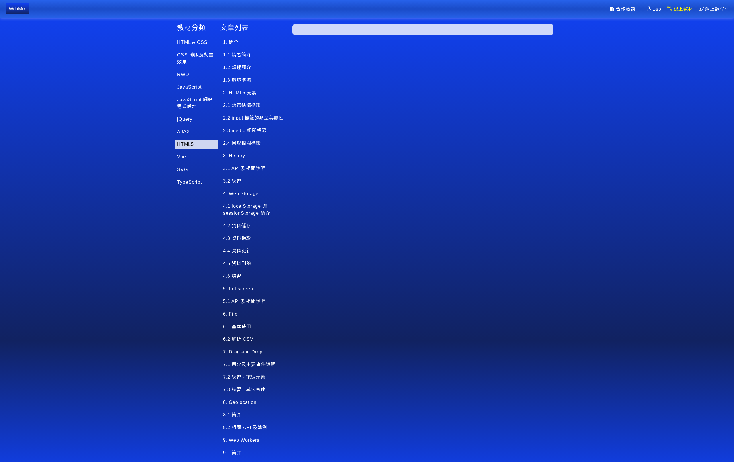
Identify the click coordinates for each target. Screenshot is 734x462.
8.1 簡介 (232, 414)
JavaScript (189, 87)
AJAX (183, 131)
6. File (230, 314)
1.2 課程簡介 (237, 67)
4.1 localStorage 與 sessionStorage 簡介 (246, 210)
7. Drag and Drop (243, 351)
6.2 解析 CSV (238, 339)
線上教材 (683, 8)
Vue (181, 156)
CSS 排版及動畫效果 (195, 58)
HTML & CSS (192, 42)
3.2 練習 (232, 181)
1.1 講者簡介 (237, 54)
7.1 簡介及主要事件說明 (249, 364)
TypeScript (189, 182)
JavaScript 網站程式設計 (195, 103)
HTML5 (185, 144)
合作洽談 (625, 8)
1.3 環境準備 (237, 80)
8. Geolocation (240, 402)
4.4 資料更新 (237, 250)
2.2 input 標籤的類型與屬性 (253, 118)
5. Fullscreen (238, 288)
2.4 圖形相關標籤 (242, 143)
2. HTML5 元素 (240, 92)
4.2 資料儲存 (237, 225)
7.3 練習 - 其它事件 (244, 389)
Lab (657, 8)
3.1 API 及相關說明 (244, 168)
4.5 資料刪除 (237, 263)
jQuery (184, 119)
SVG (182, 169)
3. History (234, 155)
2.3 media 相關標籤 (245, 130)
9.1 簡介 (232, 452)
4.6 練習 (232, 276)
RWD (183, 74)
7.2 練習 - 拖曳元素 (244, 377)
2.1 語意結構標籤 (242, 105)
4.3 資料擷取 (237, 238)
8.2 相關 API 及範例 (245, 427)
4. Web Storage (241, 193)
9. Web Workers (241, 440)
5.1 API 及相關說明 (244, 301)
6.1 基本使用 (237, 326)
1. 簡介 (231, 42)
